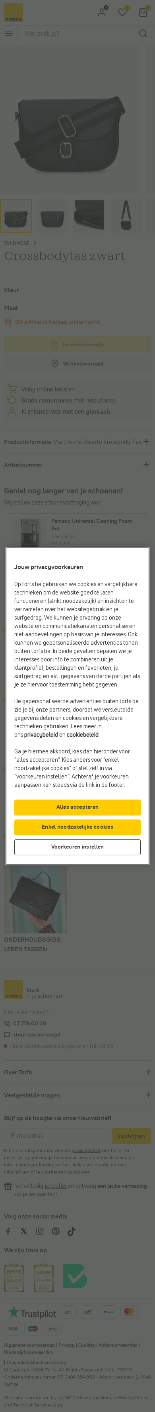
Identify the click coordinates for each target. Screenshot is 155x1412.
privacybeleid (41, 735)
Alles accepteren (77, 807)
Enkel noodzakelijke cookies (77, 827)
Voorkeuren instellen (77, 847)
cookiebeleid (83, 735)
